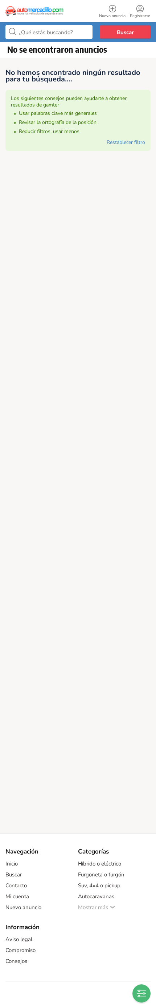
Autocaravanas (96, 896)
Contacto (16, 885)
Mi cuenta (17, 896)
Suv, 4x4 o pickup (99, 885)
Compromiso (20, 950)
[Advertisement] (78, 497)
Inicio (11, 863)
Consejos (16, 961)
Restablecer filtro (126, 142)
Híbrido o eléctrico (99, 863)
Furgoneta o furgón (101, 874)
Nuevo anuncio (23, 907)
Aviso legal (18, 939)
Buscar (125, 32)
